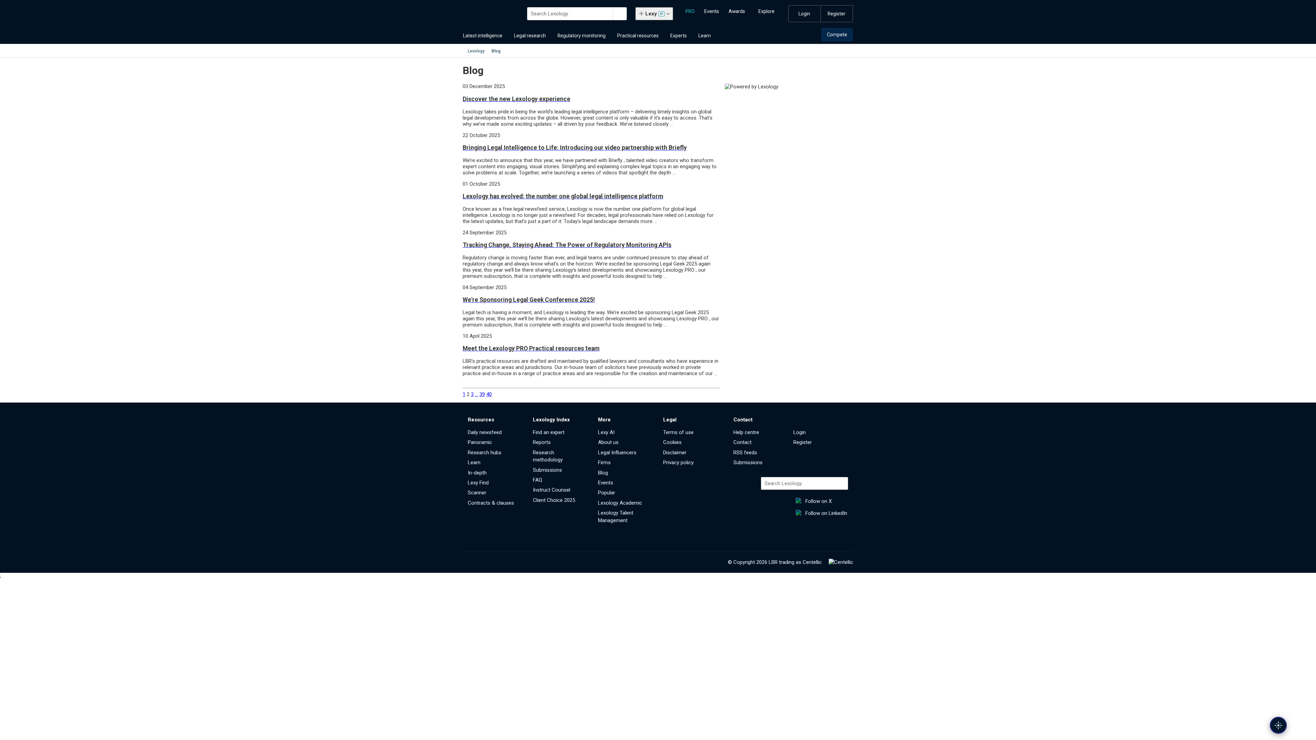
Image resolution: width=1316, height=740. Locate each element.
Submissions (547, 470)
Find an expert (548, 432)
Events (711, 11)
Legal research (530, 35)
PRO (690, 11)
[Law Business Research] (841, 562)
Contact (742, 442)
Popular (606, 493)
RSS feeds (745, 452)
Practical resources (638, 35)
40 (489, 394)
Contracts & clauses (491, 503)
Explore (766, 11)
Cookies (672, 442)
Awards (737, 11)
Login (804, 13)
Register (836, 13)
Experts (678, 35)
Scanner (477, 493)
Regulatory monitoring (582, 35)
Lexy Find (478, 483)
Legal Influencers (617, 452)
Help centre (746, 432)
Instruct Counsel (551, 490)
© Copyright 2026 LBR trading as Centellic (775, 562)
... (476, 394)
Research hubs (484, 452)
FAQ (537, 480)
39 (482, 394)
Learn (704, 35)
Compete (837, 34)
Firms (604, 462)
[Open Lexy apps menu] (1278, 725)
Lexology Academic (620, 503)
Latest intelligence (482, 35)
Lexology (476, 51)
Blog (603, 473)
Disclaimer (674, 452)
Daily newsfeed (485, 432)
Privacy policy (678, 462)
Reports (542, 442)
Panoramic (480, 442)
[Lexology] (491, 14)
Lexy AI (606, 432)
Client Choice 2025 (554, 500)
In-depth (477, 473)
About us (608, 442)
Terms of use (678, 432)
